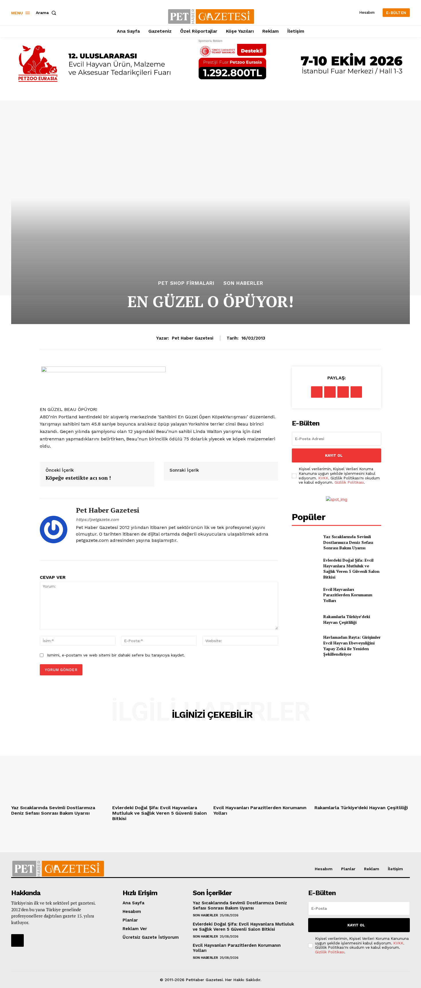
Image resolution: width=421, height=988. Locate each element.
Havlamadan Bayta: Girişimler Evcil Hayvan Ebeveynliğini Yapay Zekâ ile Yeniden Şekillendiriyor (352, 645)
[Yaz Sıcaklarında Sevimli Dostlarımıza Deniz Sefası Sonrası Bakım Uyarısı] (305, 542)
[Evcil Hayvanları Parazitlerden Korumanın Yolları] (305, 595)
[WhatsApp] (356, 392)
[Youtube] (88, 550)
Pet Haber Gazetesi (192, 338)
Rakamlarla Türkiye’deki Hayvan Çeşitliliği (346, 619)
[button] (47, 13)
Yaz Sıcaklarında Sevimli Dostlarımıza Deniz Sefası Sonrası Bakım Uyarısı (348, 542)
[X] (330, 392)
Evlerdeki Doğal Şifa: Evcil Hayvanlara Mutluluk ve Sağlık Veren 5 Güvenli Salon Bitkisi (351, 568)
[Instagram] (78, 550)
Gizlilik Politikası (349, 482)
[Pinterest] (343, 392)
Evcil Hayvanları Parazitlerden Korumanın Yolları (347, 595)
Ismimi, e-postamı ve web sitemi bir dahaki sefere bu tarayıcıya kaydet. (116, 655)
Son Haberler (243, 283)
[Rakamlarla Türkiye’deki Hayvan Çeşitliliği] (305, 619)
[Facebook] (316, 392)
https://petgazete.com (97, 519)
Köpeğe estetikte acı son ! (78, 478)
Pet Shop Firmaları (186, 283)
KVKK (323, 478)
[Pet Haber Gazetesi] (53, 529)
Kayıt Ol (334, 455)
